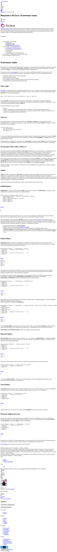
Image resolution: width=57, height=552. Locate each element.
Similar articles (11, 504)
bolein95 (2, 12)
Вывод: (2, 207)
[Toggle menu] (1, 1)
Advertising (5, 540)
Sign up (5, 513)
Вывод (2, 258)
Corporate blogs (6, 539)
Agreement (5, 533)
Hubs (4, 520)
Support (11, 549)
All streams (5, 1)
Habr (8, 550)
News (4, 519)
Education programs (7, 542)
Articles (5, 518)
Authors (5, 522)
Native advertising (7, 541)
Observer (15, 72)
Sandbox (5, 523)
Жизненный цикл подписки (12, 45)
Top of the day (4, 504)
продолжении (5, 444)
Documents (5, 531)
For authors (5, 529)
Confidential (6, 534)
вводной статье (5, 28)
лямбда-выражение (24, 226)
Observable (3, 90)
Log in (4, 512)
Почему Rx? (9, 42)
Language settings (4, 549)
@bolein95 (11, 489)
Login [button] (2, 8)
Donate (2, 470)
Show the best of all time (6, 507)
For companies (6, 530)
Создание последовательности (13, 47)
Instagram (3, 496)
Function (39, 220)
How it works (6, 528)
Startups (5, 544)
